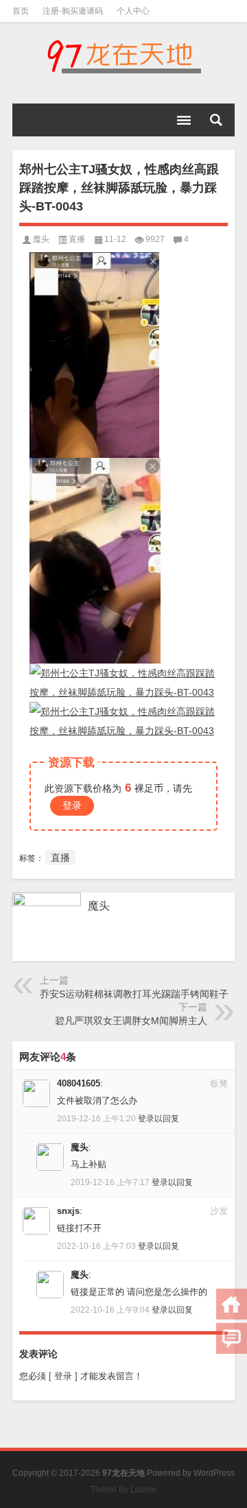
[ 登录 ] (63, 1376)
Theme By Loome (123, 1489)
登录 (72, 805)
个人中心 (133, 11)
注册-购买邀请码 (73, 11)
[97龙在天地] (123, 56)
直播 (77, 239)
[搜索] (216, 120)
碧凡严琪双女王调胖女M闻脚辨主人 (131, 1020)
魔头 (41, 239)
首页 (20, 11)
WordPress (214, 1473)
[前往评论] (231, 1338)
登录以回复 (158, 1118)
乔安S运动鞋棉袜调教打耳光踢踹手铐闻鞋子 (134, 993)
